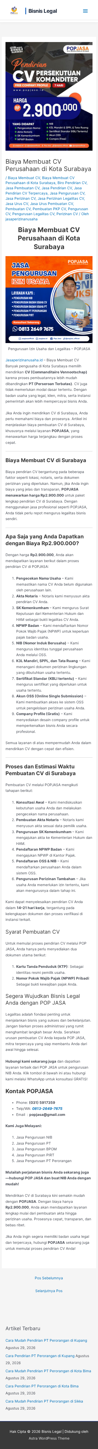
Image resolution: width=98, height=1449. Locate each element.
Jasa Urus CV (16, 204)
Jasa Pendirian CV (57, 188)
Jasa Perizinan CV (20, 198)
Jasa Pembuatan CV (22, 188)
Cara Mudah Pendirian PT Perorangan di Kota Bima (48, 1371)
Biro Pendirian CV (72, 183)
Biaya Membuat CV (24, 178)
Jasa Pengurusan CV (67, 193)
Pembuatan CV (18, 209)
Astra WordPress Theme (49, 1438)
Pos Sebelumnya (49, 1278)
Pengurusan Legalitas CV (33, 214)
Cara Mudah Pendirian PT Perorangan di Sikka (44, 1401)
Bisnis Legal (42, 11)
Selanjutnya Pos (48, 1291)
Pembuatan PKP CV (49, 209)
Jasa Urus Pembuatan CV (51, 204)
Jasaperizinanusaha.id (24, 360)
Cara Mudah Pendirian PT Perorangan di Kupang (46, 1340)
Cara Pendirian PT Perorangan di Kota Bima (42, 1386)
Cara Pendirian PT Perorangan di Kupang (39, 1356)
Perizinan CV (67, 214)
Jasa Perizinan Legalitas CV (61, 198)
